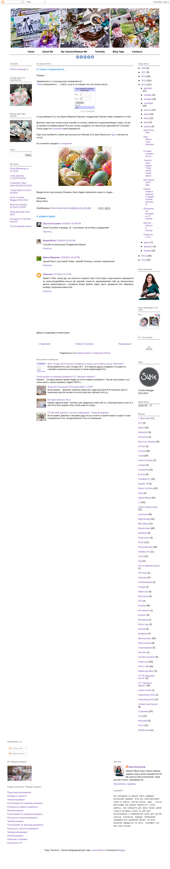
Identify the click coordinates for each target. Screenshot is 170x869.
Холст (141, 725)
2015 (144, 80)
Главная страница (84, 344)
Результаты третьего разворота (22, 828)
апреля (147, 126)
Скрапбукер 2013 (146, 695)
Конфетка (143, 633)
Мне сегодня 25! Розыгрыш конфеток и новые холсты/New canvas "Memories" (86, 364)
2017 (144, 72)
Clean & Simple (145, 460)
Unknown (48, 274)
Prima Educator (145, 547)
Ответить (47, 232)
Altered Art (143, 432)
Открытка (142, 662)
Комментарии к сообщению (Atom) (93, 353)
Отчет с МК (143, 666)
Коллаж (142, 629)
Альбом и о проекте (17, 796)
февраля (148, 246)
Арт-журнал (144, 610)
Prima (141, 542)
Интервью (143, 620)
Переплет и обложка (17, 839)
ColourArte (143, 470)
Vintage (141, 587)
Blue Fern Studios (146, 442)
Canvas (141, 451)
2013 (144, 256)
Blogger (121, 850)
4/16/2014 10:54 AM (66, 240)
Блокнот (142, 615)
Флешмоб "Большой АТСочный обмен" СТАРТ (70, 387)
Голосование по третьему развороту (25, 825)
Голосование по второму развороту (24, 814)
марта (147, 242)
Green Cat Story (145, 488)
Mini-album (143, 524)
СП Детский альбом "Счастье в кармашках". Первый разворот (78, 413)
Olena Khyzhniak (137, 767)
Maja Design (144, 519)
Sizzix (141, 556)
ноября (148, 95)
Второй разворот (15, 810)
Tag (140, 561)
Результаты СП (14, 843)
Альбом (142, 605)
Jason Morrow (98, 850)
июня (147, 118)
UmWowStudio (145, 582)
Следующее (44, 344)
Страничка (143, 711)
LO (139, 502)
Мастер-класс (145, 638)
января (148, 251)
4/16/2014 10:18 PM (70, 257)
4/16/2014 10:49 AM (71, 223)
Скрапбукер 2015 (146, 699)
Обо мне (142, 652)
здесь (114, 134)
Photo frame (144, 538)
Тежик (39, 84)
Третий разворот (15, 821)
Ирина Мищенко (51, 257)
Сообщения (17, 748)
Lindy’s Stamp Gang (147, 507)
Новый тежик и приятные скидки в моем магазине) (148, 196)
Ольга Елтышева (52, 223)
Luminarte (143, 514)
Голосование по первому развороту (25, 803)
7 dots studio (144, 418)
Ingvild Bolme (144, 498)
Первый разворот (16, 799)
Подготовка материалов (19, 792)
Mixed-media (144, 528)
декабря (148, 88)
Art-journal (143, 437)
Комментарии (18, 753)
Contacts (137, 51)
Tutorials (100, 51)
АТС (140, 601)
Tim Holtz (142, 573)
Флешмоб (143, 721)
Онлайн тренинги (146, 657)
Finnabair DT (144, 479)
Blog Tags (118, 51)
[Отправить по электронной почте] (99, 208)
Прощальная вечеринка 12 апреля (148, 213)
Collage (142, 465)
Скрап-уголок (144, 690)
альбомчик (57, 128)
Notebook (142, 533)
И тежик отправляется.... (148, 153)
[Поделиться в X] (104, 208)
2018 (144, 68)
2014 (144, 85)
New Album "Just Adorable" (148, 142)
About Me (47, 51)
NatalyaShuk (49, 240)
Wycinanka (143, 596)
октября (148, 99)
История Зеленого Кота (59, 400)
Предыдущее (124, 344)
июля (147, 114)
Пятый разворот (15, 836)
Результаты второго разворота (22, 818)
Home (31, 51)
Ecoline (141, 474)
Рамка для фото (146, 671)
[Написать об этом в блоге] (101, 208)
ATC (140, 423)
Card (140, 456)
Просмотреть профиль (125, 784)
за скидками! (65, 143)
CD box (141, 446)
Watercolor (143, 592)
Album (141, 428)
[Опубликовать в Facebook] (106, 208)
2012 (144, 260)
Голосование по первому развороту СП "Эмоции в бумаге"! (66, 377)
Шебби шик (143, 730)
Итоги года (143, 624)
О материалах (145, 648)
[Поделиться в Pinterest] (109, 208)
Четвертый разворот (17, 832)
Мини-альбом (144, 643)
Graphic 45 (143, 484)
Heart (140, 493)
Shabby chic (144, 552)
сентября (148, 103)
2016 (144, 76)
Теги (140, 716)
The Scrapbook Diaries (21, 226)
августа (148, 110)
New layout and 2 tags (148, 182)
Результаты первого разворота (22, 807)
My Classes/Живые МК (74, 51)
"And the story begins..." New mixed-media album (148, 168)
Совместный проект (148, 704)
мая (146, 122)
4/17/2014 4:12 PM (62, 274)
